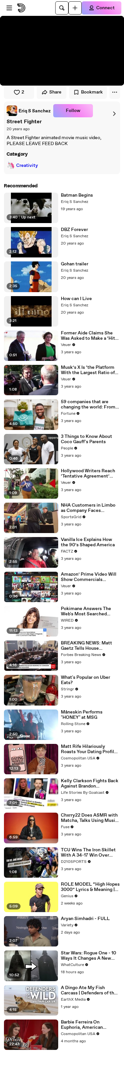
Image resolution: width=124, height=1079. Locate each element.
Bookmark (92, 92)
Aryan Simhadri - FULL (85, 918)
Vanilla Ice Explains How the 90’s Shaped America (88, 542)
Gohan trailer (74, 264)
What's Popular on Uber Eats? (85, 680)
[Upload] (75, 8)
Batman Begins (77, 195)
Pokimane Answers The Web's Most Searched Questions (86, 611)
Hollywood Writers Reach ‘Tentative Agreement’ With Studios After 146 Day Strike (90, 473)
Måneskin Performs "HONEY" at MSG (82, 715)
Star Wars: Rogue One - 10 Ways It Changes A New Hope (88, 955)
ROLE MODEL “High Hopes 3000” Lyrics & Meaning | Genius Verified (90, 887)
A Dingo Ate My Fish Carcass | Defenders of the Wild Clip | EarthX (89, 990)
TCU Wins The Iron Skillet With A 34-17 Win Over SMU (88, 852)
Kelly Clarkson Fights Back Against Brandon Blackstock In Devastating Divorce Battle (89, 783)
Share (55, 92)
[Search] (61, 8)
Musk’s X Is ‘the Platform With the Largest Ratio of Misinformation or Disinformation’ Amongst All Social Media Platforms (89, 370)
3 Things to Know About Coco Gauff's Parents (86, 439)
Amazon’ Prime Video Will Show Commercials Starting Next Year (88, 577)
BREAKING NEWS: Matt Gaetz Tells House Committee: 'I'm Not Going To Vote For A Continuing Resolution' (89, 645)
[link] (29, 110)
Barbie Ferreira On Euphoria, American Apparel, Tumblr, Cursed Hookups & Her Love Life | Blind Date (88, 1025)
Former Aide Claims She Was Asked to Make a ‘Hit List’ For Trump (88, 335)
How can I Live (76, 298)
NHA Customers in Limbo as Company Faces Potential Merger (88, 508)
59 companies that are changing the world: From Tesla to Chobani (88, 404)
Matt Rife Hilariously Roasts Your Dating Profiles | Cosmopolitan (90, 749)
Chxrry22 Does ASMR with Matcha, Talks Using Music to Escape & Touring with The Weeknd (89, 818)
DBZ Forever (74, 229)
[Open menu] (9, 8)
